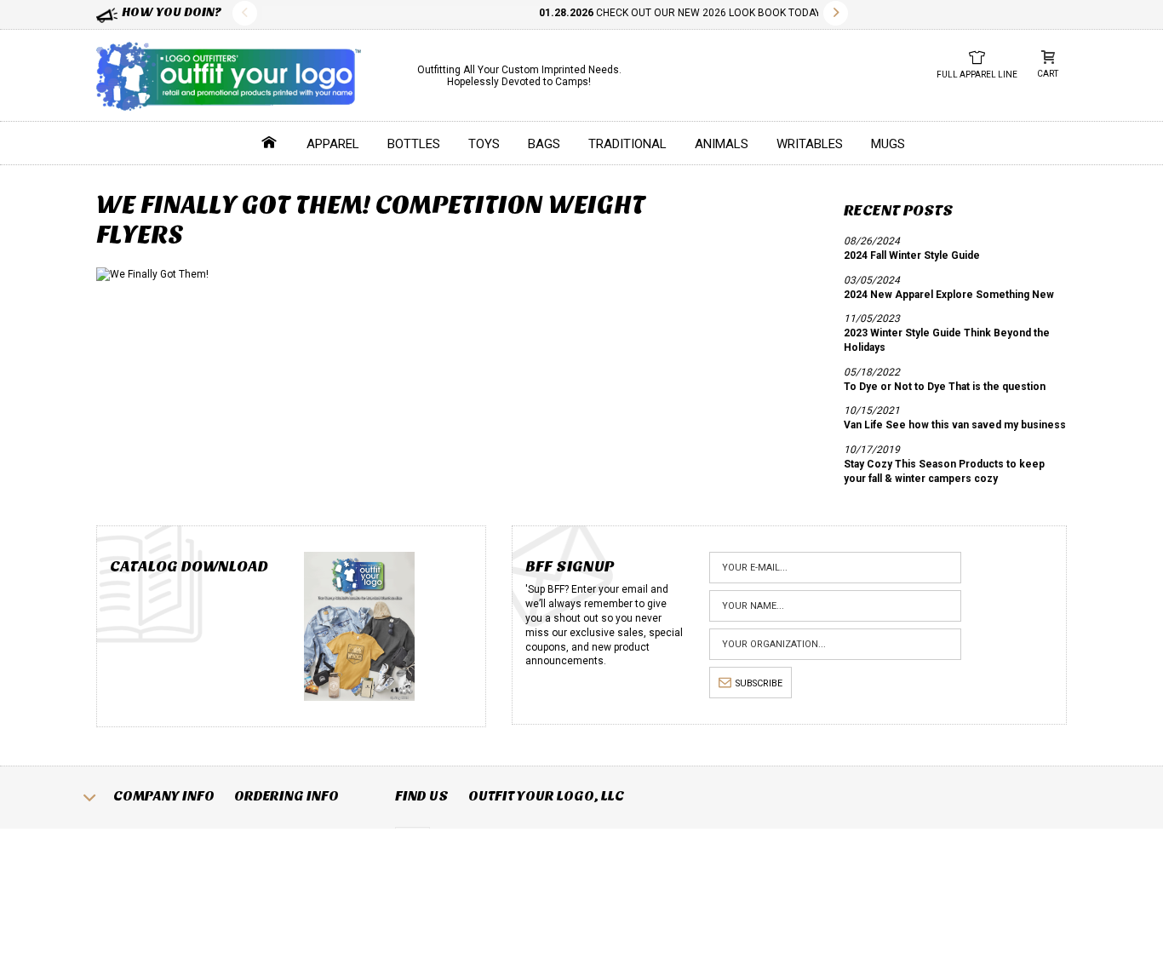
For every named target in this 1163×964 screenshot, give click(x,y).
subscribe (759, 683)
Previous (244, 13)
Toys (484, 144)
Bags (544, 144)
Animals (721, 144)
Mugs (888, 144)
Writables (809, 144)
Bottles (413, 144)
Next (835, 13)
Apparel (333, 144)
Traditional (627, 144)
